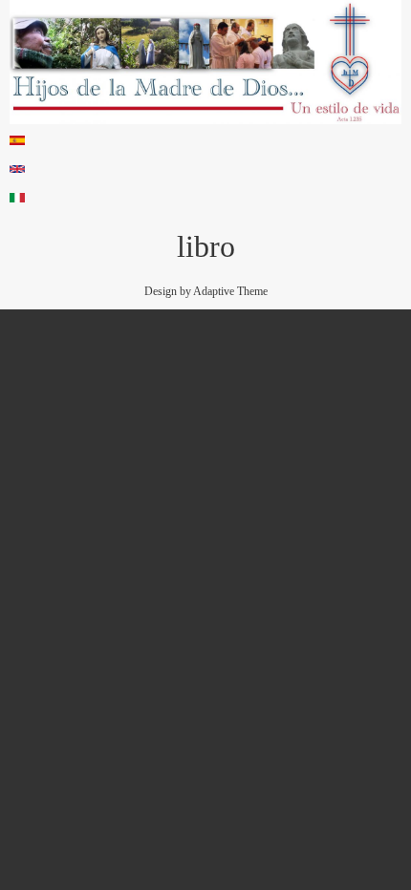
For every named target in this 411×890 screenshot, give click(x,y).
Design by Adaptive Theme (206, 291)
